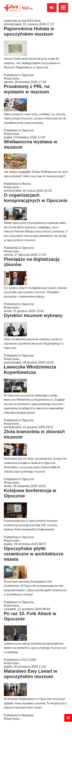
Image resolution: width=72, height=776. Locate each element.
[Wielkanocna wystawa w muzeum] (15, 168)
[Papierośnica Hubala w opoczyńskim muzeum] (15, 54)
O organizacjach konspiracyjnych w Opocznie (35, 197)
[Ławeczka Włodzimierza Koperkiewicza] (15, 391)
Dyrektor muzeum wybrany (33, 315)
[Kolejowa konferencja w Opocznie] (15, 516)
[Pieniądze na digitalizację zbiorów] (15, 284)
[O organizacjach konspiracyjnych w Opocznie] (15, 219)
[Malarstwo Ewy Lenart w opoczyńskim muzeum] (15, 695)
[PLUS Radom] (18, 7)
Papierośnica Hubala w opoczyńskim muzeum (29, 31)
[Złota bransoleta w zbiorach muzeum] (15, 454)
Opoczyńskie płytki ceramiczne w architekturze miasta (33, 554)
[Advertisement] (36, 748)
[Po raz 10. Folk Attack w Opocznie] (15, 639)
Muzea (26, 183)
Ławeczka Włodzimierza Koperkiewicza (30, 369)
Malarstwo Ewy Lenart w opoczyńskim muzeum (30, 673)
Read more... (12, 78)
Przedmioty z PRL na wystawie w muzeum (27, 89)
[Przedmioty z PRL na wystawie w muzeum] (15, 110)
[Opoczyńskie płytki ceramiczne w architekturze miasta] (15, 577)
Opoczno (28, 75)
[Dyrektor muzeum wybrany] (15, 335)
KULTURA (29, 659)
